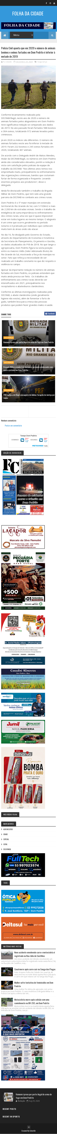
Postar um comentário (13, 425)
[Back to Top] (28, 1127)
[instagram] (50, 3)
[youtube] (54, 3)
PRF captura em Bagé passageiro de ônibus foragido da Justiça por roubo (29, 396)
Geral (5, 844)
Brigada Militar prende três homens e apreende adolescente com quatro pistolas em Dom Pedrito (28, 368)
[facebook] (46, 3)
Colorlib (33, 1130)
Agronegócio (8, 829)
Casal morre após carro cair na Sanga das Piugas (34, 969)
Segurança (42, 61)
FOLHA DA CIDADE (27, 13)
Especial (6, 839)
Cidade (5, 834)
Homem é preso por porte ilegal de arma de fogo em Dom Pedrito (28, 342)
